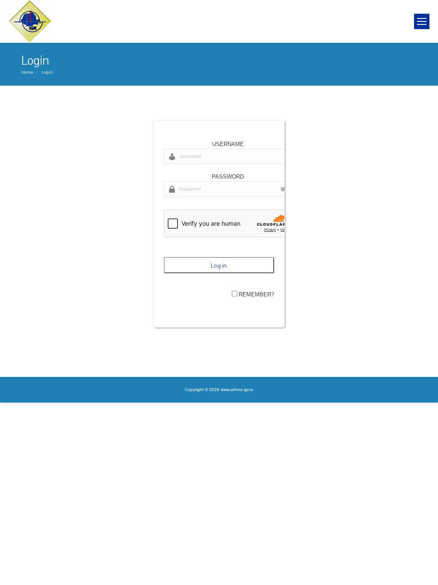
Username (228, 144)
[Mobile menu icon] (421, 21)
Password (228, 176)
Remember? (256, 294)
